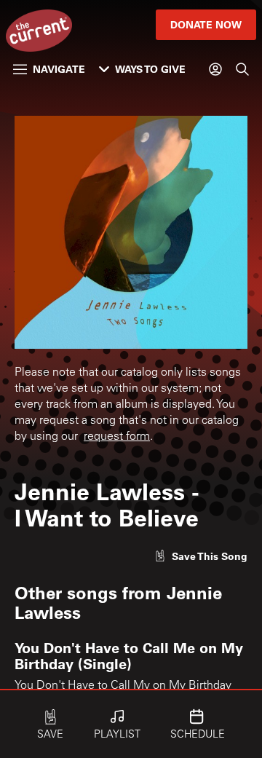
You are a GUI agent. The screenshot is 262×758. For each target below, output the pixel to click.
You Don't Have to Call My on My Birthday (123, 686)
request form (117, 437)
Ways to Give (150, 69)
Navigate (59, 69)
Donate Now (206, 24)
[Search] (242, 69)
